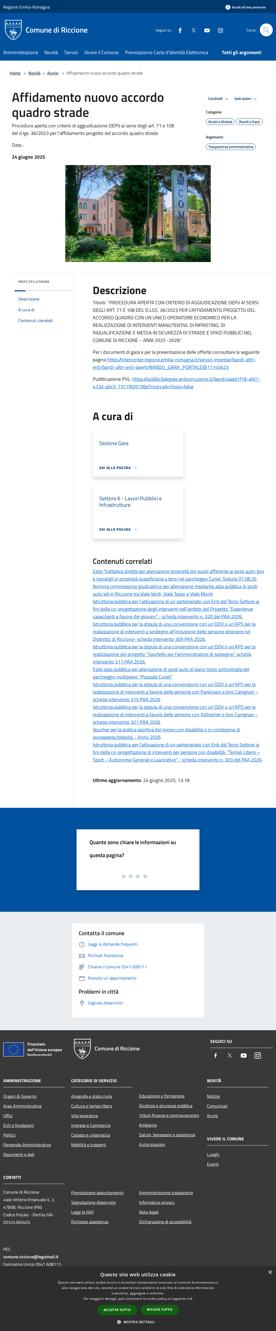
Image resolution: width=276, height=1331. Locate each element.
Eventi (213, 1164)
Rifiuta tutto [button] (159, 1309)
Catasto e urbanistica (90, 1135)
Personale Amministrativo (27, 1144)
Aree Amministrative (22, 1106)
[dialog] (138, 1299)
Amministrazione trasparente (166, 1192)
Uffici (8, 1115)
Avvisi (52, 73)
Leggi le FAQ (82, 1212)
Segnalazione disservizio (93, 1202)
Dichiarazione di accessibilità (165, 1221)
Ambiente (148, 1125)
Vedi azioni (243, 99)
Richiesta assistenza (89, 1221)
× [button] (270, 1272)
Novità (34, 73)
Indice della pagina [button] (33, 281)
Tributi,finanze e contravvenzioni (169, 1115)
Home (15, 73)
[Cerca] (266, 29)
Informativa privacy (157, 1202)
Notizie (213, 1096)
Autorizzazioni (152, 1144)
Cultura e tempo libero (91, 1106)
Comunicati (217, 1106)
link (189, 1298)
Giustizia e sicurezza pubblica (165, 1105)
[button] (138, 1322)
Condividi (215, 99)
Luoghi (213, 1154)
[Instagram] (218, 29)
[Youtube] (204, 29)
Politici (9, 1135)
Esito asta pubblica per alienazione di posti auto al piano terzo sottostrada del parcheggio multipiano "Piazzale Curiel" (171, 673)
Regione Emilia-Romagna (26, 7)
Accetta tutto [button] (117, 1310)
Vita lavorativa (84, 1115)
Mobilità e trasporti (88, 1144)
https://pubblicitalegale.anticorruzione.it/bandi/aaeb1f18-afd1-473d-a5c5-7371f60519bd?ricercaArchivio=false (176, 382)
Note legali (149, 1212)
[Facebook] (177, 29)
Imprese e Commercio (91, 1125)
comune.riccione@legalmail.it (30, 1256)
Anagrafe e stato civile (91, 1096)
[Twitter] (191, 29)
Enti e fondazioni (18, 1125)
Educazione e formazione (162, 1096)
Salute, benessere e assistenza (167, 1134)
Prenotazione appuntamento (97, 1192)
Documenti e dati (18, 1154)
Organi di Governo (19, 1096)
